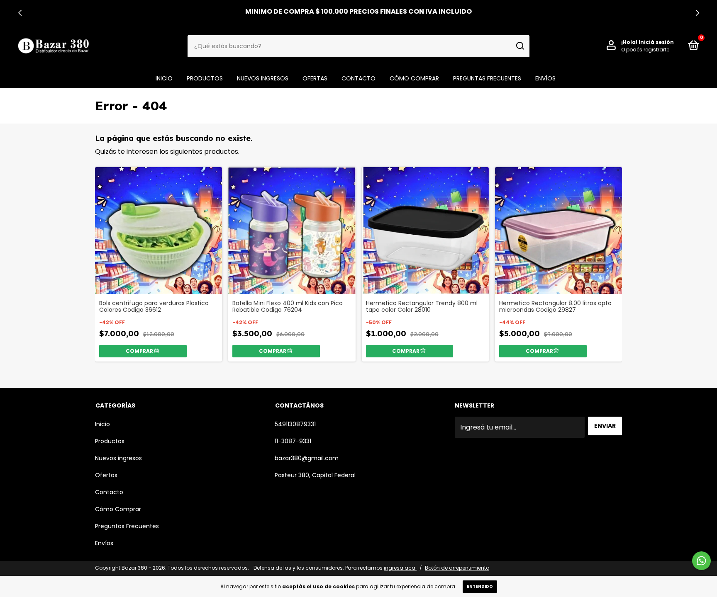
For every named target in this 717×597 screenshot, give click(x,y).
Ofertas (314, 78)
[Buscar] (520, 46)
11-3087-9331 (293, 441)
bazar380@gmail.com (307, 458)
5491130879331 (295, 424)
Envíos (545, 78)
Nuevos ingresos (262, 78)
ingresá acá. (400, 567)
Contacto (358, 78)
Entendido (480, 586)
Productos (205, 78)
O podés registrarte (645, 49)
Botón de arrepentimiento (457, 567)
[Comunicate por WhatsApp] (701, 560)
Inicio (164, 78)
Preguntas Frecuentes (487, 78)
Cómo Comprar (414, 78)
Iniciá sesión (656, 42)
